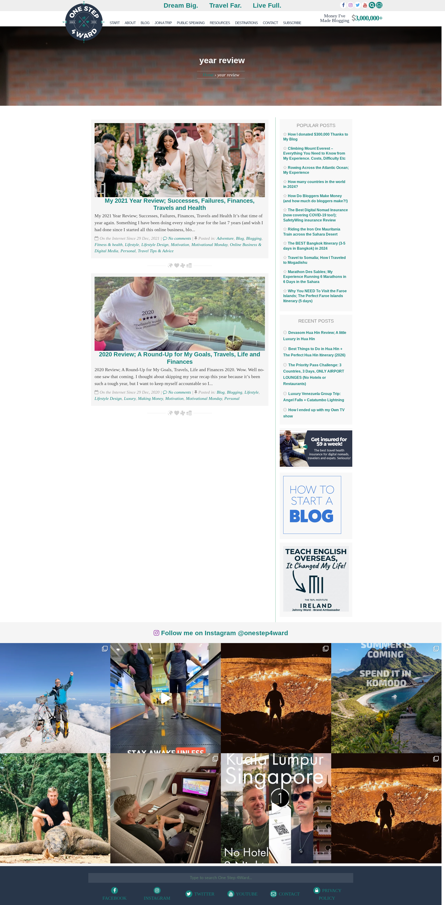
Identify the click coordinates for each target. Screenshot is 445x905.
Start (115, 23)
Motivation (180, 244)
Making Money (150, 398)
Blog (145, 23)
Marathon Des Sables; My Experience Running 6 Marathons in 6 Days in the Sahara (314, 277)
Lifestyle (132, 244)
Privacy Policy (330, 894)
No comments (179, 238)
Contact (270, 23)
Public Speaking (191, 23)
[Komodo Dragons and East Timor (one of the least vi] (55, 808)
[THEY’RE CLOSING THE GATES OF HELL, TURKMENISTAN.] (386, 808)
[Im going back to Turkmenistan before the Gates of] (276, 698)
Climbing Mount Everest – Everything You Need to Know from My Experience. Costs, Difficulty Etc (314, 153)
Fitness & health (109, 244)
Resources (220, 23)
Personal (128, 251)
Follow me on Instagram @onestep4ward (223, 633)
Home (208, 74)
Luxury (130, 398)
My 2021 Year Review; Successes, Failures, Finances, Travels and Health (179, 204)
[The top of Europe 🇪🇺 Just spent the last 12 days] (55, 698)
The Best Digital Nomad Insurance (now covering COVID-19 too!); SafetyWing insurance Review (315, 215)
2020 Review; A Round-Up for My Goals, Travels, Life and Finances (179, 358)
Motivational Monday (209, 244)
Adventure (225, 238)
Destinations (246, 23)
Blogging (253, 238)
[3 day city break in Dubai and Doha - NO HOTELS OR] (276, 808)
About (130, 23)
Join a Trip (163, 23)
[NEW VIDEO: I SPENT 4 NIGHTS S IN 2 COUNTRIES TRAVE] (165, 698)
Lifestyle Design (154, 244)
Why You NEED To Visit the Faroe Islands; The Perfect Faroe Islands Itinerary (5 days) (315, 296)
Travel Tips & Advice (156, 251)
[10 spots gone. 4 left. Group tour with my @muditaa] (386, 698)
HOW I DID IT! (349, 18)
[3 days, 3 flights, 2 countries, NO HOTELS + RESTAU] (165, 808)
